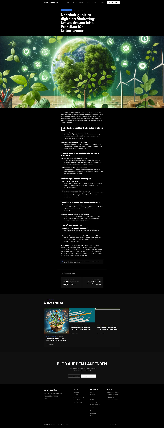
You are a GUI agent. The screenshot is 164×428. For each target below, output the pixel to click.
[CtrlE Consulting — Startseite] (51, 2)
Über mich (82, 2)
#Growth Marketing (70, 273)
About (75, 2)
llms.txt (91, 415)
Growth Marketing (66, 10)
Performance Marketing (79, 397)
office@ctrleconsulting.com (113, 392)
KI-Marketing (76, 394)
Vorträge (94, 2)
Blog (88, 2)
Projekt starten (113, 2)
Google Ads (76, 392)
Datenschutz (93, 413)
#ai (62, 273)
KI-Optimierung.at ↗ (94, 402)
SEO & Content (77, 399)
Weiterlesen (50, 344)
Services (68, 2)
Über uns (92, 392)
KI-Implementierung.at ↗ (95, 404)
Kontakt (101, 2)
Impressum (92, 410)
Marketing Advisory (78, 402)
